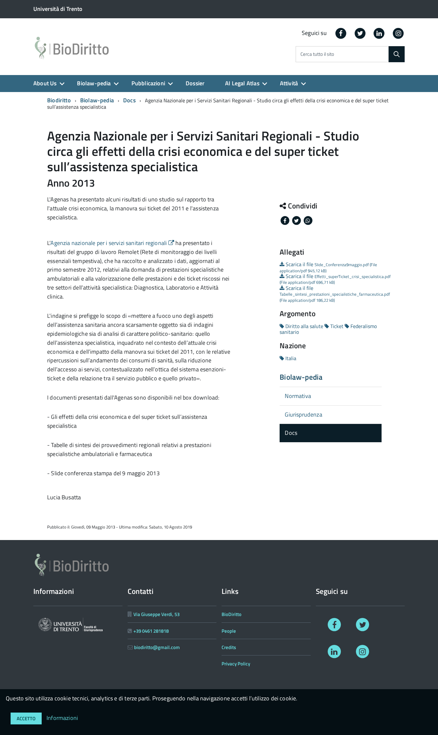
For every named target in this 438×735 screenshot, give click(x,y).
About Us (44, 83)
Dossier (195, 83)
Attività (289, 83)
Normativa (298, 396)
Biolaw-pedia (94, 83)
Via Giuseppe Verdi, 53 (156, 614)
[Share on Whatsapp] (308, 220)
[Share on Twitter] (297, 220)
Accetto (26, 718)
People (229, 631)
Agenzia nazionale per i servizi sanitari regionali (109, 243)
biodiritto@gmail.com (157, 647)
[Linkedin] (379, 33)
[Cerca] (397, 54)
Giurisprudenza (303, 414)
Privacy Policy (236, 663)
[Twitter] (360, 33)
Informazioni (62, 718)
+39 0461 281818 (151, 631)
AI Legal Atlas (242, 83)
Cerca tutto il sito (317, 54)
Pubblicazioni (148, 83)
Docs (129, 100)
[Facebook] (340, 33)
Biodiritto (59, 100)
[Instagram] (398, 33)
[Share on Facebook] (285, 220)
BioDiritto (231, 614)
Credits (229, 647)
